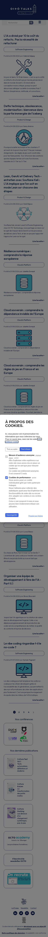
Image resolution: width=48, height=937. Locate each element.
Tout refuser (26, 449)
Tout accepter (12, 449)
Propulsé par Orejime (36, 516)
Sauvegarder (12, 515)
